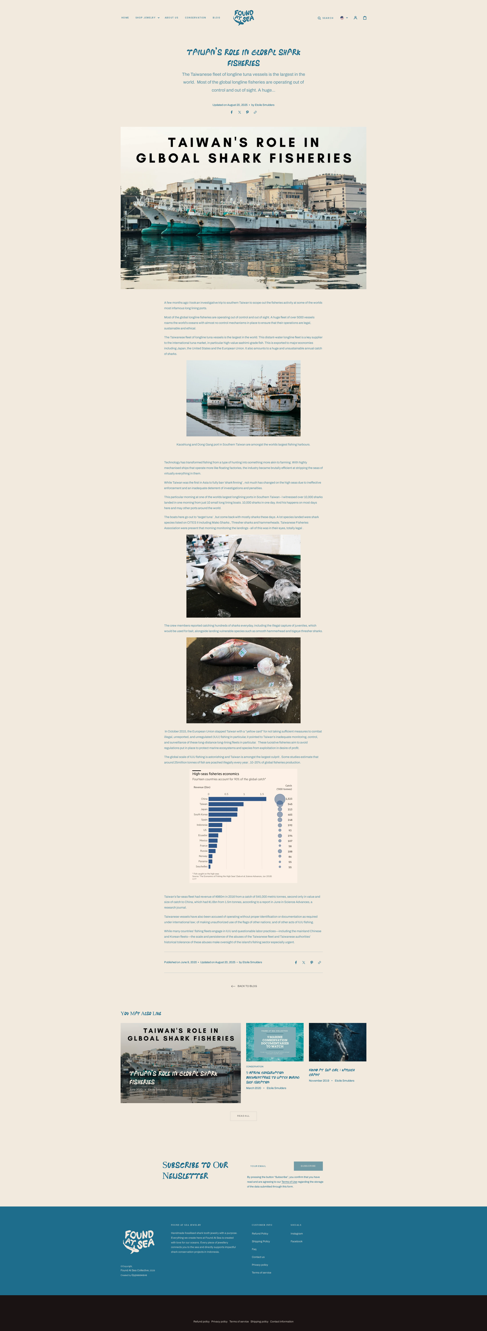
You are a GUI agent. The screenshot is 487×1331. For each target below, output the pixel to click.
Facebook (296, 1241)
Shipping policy (259, 1321)
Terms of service (261, 1272)
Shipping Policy (261, 1241)
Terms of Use (289, 1181)
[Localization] (344, 18)
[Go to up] (481, 1325)
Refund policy (201, 1321)
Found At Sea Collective (135, 1270)
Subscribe (308, 1166)
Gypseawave (139, 1275)
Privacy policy (260, 1264)
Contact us (258, 1257)
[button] (325, 18)
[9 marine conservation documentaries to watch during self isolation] (275, 1063)
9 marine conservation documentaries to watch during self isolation (272, 1077)
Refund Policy (260, 1233)
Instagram (297, 1233)
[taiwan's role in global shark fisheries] (181, 1063)
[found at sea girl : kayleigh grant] (337, 1063)
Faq (254, 1249)
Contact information (282, 1321)
